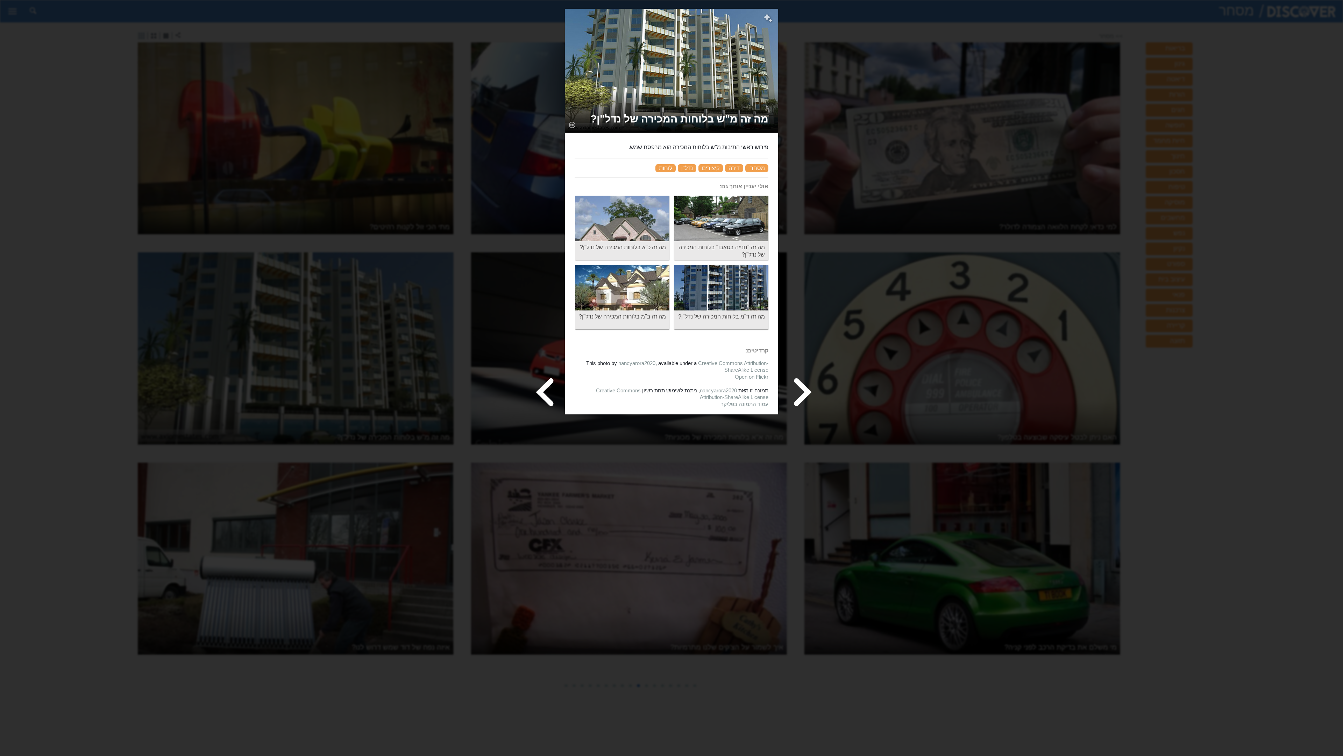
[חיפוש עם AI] (767, 19)
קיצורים (710, 168)
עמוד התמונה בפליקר (744, 404)
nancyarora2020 (636, 363)
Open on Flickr (751, 377)
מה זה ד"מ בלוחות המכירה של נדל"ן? (721, 317)
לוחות (665, 168)
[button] (679, 119)
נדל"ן (687, 168)
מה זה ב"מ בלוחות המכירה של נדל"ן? (622, 317)
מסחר (757, 168)
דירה (734, 168)
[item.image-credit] (572, 124)
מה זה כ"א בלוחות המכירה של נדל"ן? (623, 247)
